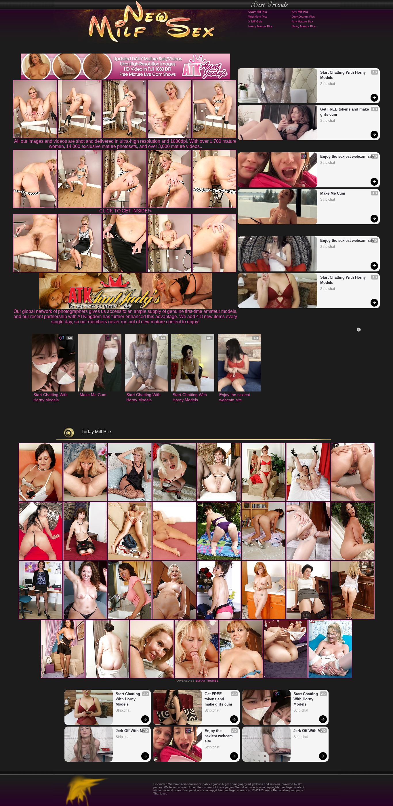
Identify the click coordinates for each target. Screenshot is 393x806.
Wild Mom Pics (257, 16)
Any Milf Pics (300, 11)
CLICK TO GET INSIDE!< (125, 210)
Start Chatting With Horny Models (343, 75)
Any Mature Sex (302, 21)
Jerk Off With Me (130, 731)
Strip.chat (327, 84)
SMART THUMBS (206, 680)
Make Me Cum (332, 193)
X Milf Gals (255, 21)
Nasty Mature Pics (304, 26)
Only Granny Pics (303, 16)
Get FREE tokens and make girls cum (345, 112)
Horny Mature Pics (260, 26)
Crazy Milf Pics (257, 11)
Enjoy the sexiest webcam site (347, 156)
